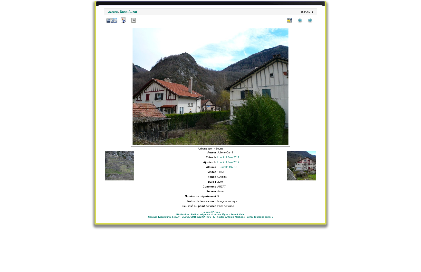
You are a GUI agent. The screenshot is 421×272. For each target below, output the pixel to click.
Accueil (113, 11)
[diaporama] (123, 20)
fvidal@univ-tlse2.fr (169, 217)
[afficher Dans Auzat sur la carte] (144, 20)
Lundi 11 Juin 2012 (228, 157)
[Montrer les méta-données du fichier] (133, 20)
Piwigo (216, 212)
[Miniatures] (290, 20)
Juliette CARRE (229, 167)
